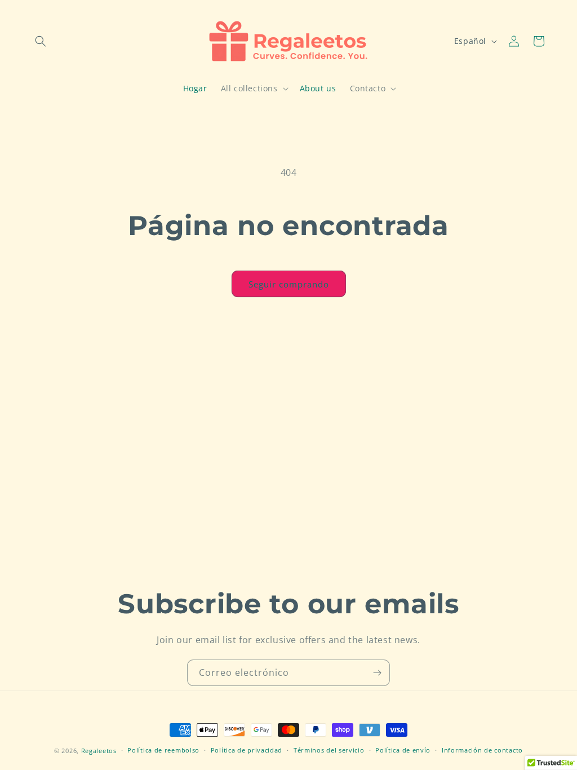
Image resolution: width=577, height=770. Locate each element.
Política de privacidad (246, 750)
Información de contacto (482, 750)
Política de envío (402, 750)
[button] (40, 41)
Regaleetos (99, 750)
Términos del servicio (329, 750)
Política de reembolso (163, 750)
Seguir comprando (288, 284)
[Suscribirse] (377, 673)
